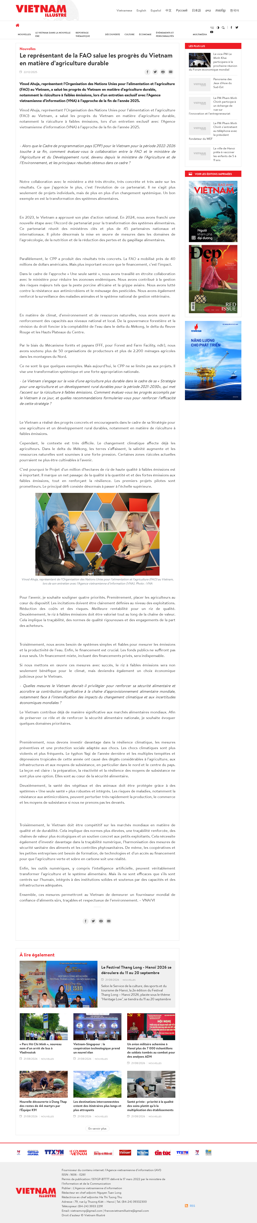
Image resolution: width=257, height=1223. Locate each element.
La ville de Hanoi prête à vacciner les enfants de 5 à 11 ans (224, 154)
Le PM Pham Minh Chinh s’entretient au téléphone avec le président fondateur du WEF (213, 131)
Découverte (112, 34)
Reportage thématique (83, 34)
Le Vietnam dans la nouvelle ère (53, 34)
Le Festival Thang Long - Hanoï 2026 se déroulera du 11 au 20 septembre (136, 970)
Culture (130, 34)
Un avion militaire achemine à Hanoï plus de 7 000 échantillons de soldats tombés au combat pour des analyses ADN (151, 1050)
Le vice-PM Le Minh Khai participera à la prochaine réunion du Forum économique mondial (213, 61)
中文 (169, 10)
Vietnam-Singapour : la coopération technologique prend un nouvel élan (96, 1048)
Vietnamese (124, 10)
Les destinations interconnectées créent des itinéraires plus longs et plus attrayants (97, 1106)
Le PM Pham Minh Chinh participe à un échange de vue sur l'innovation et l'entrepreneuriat (213, 106)
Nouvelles (24, 34)
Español (156, 10)
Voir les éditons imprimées (213, 174)
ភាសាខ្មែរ (220, 10)
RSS (192, 1206)
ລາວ (208, 10)
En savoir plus (97, 1128)
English (141, 10)
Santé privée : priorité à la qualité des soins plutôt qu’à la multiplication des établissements (150, 1106)
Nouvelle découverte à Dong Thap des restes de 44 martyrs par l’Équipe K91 (43, 1106)
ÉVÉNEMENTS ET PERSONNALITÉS (165, 34)
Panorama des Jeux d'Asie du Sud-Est (222, 83)
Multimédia (200, 34)
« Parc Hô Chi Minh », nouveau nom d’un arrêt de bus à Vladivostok (41, 1048)
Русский (181, 10)
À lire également (37, 954)
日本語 (196, 10)
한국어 (234, 10)
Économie (145, 34)
